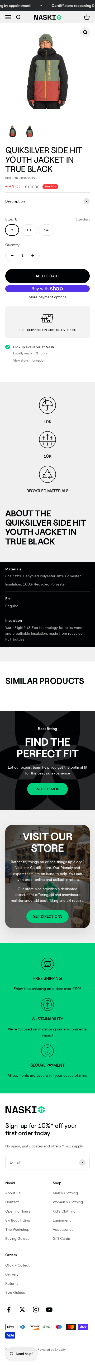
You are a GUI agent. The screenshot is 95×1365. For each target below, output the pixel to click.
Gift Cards (61, 1238)
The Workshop (17, 1229)
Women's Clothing (68, 1202)
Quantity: (12, 244)
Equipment (62, 1220)
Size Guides (15, 1292)
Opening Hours (17, 1211)
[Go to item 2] (29, 132)
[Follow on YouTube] (49, 1309)
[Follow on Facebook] (8, 1309)
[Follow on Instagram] (35, 1309)
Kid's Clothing (64, 1211)
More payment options (47, 297)
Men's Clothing (65, 1193)
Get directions (47, 916)
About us (12, 1193)
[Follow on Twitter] (22, 1309)
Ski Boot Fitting (17, 1220)
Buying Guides (17, 1238)
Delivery (11, 1274)
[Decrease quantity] (12, 255)
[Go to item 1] (12, 132)
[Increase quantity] (32, 255)
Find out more (47, 789)
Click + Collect (17, 1265)
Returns (11, 1283)
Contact (12, 1202)
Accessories (63, 1229)
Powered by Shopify (52, 1350)
